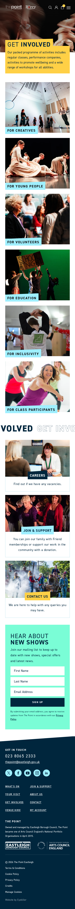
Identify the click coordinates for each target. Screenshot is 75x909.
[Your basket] (62, 7)
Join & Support (41, 786)
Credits (9, 886)
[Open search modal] (50, 7)
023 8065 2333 (20, 756)
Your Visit (12, 794)
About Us (36, 794)
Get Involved (14, 802)
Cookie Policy (12, 874)
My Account (38, 810)
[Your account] (56, 7)
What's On (12, 786)
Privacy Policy (12, 880)
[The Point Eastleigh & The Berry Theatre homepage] (20, 7)
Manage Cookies (13, 891)
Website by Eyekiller (16, 900)
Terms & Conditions (15, 868)
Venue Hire (13, 810)
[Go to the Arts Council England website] (54, 845)
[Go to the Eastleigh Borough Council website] (18, 845)
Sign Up (37, 702)
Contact (36, 802)
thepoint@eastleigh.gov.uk (22, 762)
